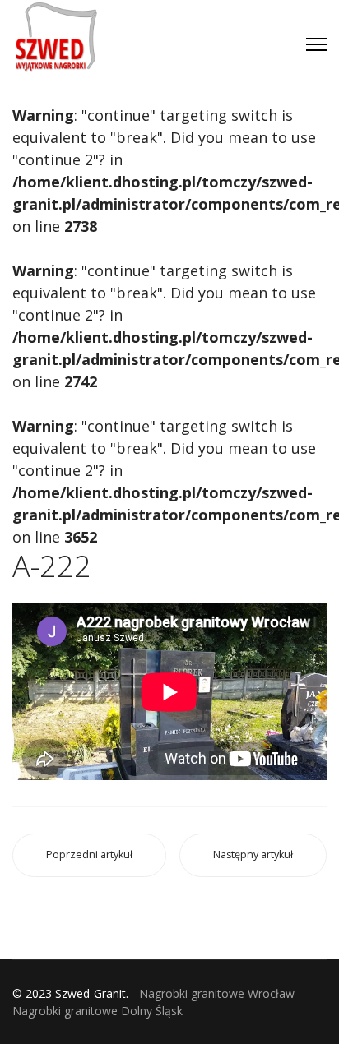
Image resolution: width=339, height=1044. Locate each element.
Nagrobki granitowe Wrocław (217, 993)
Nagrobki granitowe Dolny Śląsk (97, 1011)
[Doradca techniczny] (241, 22)
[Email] (176, 52)
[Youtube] (209, 22)
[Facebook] (176, 22)
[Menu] (316, 44)
